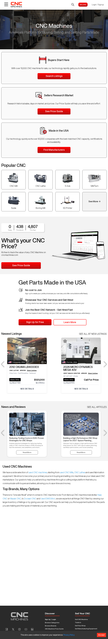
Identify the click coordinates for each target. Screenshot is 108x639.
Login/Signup (98, 5)
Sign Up (47, 619)
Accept (101, 635)
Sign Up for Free (35, 322)
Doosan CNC (30, 498)
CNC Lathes (79, 472)
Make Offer (15, 379)
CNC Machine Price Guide (54, 628)
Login (54, 619)
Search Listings (54, 76)
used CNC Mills (66, 472)
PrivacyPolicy (69, 635)
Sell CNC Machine (81, 619)
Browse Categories (52, 622)
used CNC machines (37, 472)
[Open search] (73, 5)
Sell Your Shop (80, 625)
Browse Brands (50, 625)
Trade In (78, 622)
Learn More (70, 322)
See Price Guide (54, 111)
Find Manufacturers (54, 150)
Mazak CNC (15, 498)
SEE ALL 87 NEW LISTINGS (93, 334)
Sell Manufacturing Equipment (86, 628)
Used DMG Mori (47, 498)
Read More (27, 452)
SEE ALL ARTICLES (97, 407)
